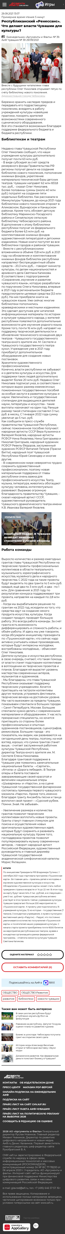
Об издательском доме (37, 1082)
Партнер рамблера (31, 1218)
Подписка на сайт (16, 1099)
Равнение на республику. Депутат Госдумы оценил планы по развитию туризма (38, 1025)
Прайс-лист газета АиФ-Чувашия (26, 1109)
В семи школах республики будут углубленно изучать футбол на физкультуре (33, 1016)
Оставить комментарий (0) (32, 967)
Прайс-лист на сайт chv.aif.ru (24, 1104)
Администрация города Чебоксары (23, 95)
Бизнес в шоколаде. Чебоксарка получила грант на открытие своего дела (38, 1035)
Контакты (10, 1082)
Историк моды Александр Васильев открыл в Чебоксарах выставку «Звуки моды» (36, 1048)
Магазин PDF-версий (37, 1087)
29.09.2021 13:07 (11, 13)
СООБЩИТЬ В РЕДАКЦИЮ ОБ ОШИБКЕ (27, 1121)
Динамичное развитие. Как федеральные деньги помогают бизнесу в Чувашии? (37, 1057)
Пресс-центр (11, 1087)
